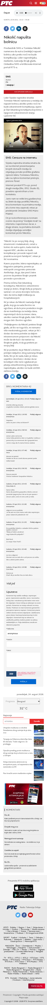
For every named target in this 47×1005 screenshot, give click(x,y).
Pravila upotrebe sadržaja (32, 995)
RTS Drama (15, 960)
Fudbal (14, 937)
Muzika (38, 946)
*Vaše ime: (10, 629)
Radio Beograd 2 (35, 968)
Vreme (23, 931)
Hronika (6, 929)
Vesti (5, 927)
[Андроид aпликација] (23, 794)
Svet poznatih (34, 948)
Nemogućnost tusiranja (13, 838)
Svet (28, 927)
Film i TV (15, 949)
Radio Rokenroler (20, 972)
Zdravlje (6, 949)
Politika (13, 927)
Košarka (22, 937)
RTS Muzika (32, 961)
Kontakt (13, 978)
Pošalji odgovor (35, 399)
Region (21, 927)
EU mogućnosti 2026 (34, 933)
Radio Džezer (27, 973)
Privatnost (7, 995)
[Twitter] (12, 28)
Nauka (24, 949)
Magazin (9, 946)
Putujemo (22, 948)
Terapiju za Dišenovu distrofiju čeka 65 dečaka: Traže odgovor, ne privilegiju (17, 741)
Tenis (31, 937)
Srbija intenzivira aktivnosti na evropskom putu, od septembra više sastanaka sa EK (17, 764)
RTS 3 (25, 958)
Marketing (23, 978)
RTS (7, 978)
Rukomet (7, 939)
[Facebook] (6, 28)
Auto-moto (37, 939)
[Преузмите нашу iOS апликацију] (23, 888)
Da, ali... (7, 815)
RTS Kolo (9, 961)
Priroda (33, 949)
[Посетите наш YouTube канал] (30, 915)
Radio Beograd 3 (13, 970)
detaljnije (10, 85)
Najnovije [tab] (7, 715)
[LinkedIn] (18, 28)
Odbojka (39, 937)
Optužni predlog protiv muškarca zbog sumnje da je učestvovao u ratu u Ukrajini (18, 753)
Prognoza (10, 701)
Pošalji (23, 681)
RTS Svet (34, 958)
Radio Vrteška (13, 973)
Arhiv (37, 973)
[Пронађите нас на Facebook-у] (24, 915)
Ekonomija (25, 929)
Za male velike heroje (24, 951)
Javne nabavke (36, 978)
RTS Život (26, 960)
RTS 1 (10, 958)
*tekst (8, 650)
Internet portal (28, 980)
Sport (7, 937)
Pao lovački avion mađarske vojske (17, 773)
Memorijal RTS (31, 941)
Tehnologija (11, 948)
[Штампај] (25, 28)
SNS (8, 76)
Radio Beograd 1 (19, 968)
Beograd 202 (28, 970)
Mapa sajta (36, 986)
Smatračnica (9, 933)
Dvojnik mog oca (11, 827)
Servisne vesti (34, 931)
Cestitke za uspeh (11, 850)
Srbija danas (38, 927)
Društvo (15, 929)
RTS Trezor (19, 961)
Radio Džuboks (36, 972)
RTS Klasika (38, 960)
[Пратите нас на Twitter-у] (17, 915)
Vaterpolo (18, 939)
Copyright (17, 995)
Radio (7, 968)
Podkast (20, 933)
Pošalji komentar (23, 391)
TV (5, 958)
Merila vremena (38, 929)
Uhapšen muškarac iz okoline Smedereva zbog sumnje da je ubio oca (17, 730)
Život (18, 946)
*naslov (9, 639)
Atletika (28, 939)
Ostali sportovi (16, 941)
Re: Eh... (7, 862)
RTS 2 (17, 958)
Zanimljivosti (27, 946)
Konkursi (17, 980)
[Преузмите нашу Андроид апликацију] (23, 895)
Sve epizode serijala (23, 92)
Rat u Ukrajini (12, 931)
